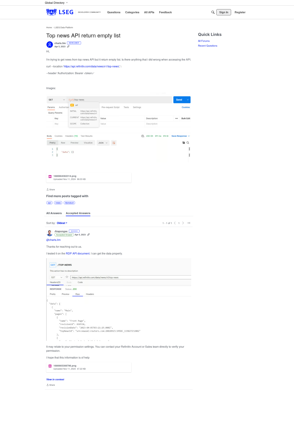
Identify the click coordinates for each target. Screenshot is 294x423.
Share (50, 190)
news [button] (58, 202)
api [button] (49, 202)
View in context (55, 379)
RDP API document (77, 253)
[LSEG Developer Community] (73, 12)
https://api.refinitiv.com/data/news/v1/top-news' (91, 66)
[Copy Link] (68, 46)
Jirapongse (61, 231)
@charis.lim (53, 240)
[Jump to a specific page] (188, 223)
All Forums (204, 41)
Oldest (61, 223)
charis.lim (60, 43)
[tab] (54, 213)
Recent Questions (207, 45)
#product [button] (69, 202)
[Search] (213, 12)
